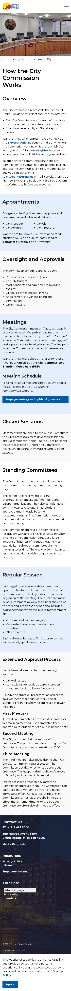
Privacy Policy (12, 861)
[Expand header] (66, 6)
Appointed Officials (16, 242)
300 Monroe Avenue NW (19, 833)
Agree (10, 984)
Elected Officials (19, 142)
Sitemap (8, 865)
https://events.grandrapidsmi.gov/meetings (37, 399)
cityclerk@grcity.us (19, 176)
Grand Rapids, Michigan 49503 (24, 837)
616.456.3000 (20, 827)
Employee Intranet (15, 871)
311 (4, 827)
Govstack (20, 950)
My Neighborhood (43, 150)
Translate (10, 898)
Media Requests (13, 844)
